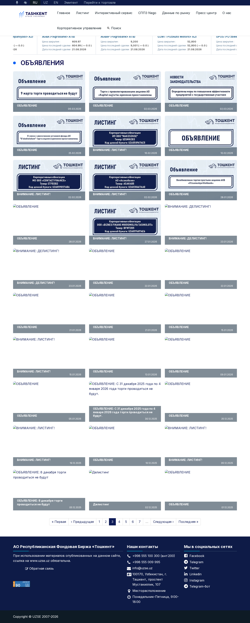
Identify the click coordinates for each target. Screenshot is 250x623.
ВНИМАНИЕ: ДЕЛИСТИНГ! (201, 240)
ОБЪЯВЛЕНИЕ (49, 107)
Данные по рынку (176, 13)
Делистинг (125, 506)
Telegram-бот (199, 586)
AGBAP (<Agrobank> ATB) (108, 36)
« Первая (59, 522)
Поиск (116, 28)
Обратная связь (41, 568)
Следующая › (163, 522)
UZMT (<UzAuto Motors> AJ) (167, 36)
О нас (226, 13)
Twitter (194, 568)
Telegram (196, 562)
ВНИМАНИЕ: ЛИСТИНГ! (125, 151)
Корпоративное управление (79, 28)
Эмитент (71, 2)
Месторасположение (149, 591)
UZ (45, 2)
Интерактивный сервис (113, 13)
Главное (63, 13)
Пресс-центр (206, 13)
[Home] (33, 14)
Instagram (196, 580)
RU (35, 2)
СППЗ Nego (147, 13)
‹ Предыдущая (82, 522)
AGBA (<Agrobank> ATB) (48, 36)
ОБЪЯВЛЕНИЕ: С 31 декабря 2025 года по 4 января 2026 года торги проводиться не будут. (125, 413)
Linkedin (195, 574)
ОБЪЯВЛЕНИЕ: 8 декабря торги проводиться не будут (49, 504)
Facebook (196, 556)
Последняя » (188, 522)
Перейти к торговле (100, 2)
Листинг (82, 13)
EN (56, 2)
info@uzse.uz (142, 568)
